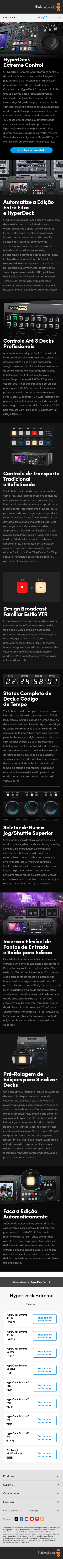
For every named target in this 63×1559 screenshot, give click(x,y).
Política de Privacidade (20, 1542)
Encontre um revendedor (31, 150)
